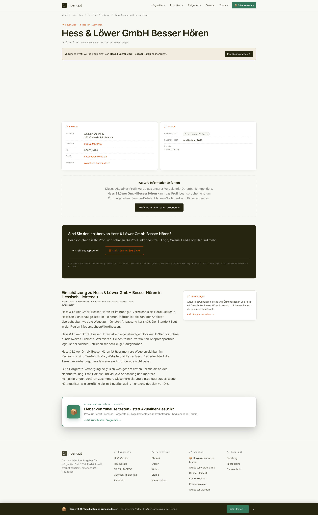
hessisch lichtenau (99, 15)
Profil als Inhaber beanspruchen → (159, 207)
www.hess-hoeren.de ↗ (97, 163)
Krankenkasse (197, 484)
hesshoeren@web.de (95, 156)
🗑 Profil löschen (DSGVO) (124, 250)
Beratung (232, 458)
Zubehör (119, 480)
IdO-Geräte (120, 463)
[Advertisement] (159, 94)
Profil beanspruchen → (238, 54)
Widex (155, 469)
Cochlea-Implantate (125, 474)
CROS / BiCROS (123, 469)
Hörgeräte (157, 5)
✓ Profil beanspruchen (85, 250)
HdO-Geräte (121, 458)
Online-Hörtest (198, 473)
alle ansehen (159, 480)
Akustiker (175, 5)
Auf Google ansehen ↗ (200, 314)
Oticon (155, 463)
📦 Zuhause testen (244, 5)
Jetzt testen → (238, 509)
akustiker (78, 15)
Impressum (233, 463)
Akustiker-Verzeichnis (202, 467)
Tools (222, 5)
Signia (155, 474)
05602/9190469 (93, 143)
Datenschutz (234, 469)
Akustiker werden (199, 489)
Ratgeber (193, 5)
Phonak (156, 458)
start (65, 15)
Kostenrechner (198, 478)
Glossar (210, 5)
